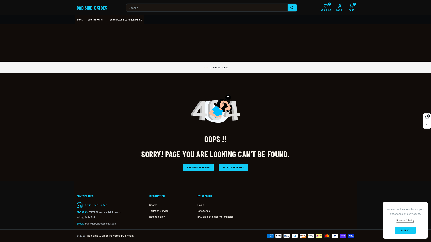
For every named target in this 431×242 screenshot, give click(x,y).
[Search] (292, 7)
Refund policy (157, 216)
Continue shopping (198, 167)
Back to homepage (233, 167)
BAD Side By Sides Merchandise (215, 216)
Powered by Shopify (122, 235)
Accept (405, 230)
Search (153, 205)
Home (205, 67)
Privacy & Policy (405, 220)
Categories (203, 210)
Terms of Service (159, 210)
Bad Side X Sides (98, 235)
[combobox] (211, 7)
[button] (348, 7)
